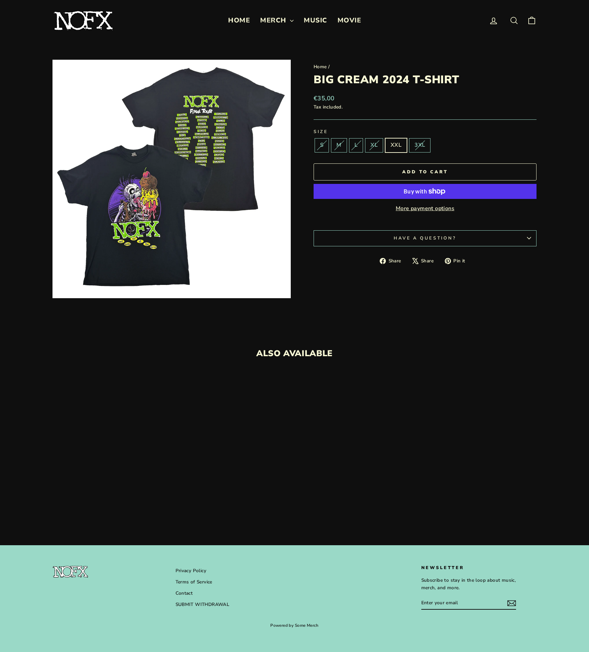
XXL (396, 145)
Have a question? (425, 238)
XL (374, 145)
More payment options (425, 208)
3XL (419, 145)
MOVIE (349, 20)
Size (321, 132)
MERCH (274, 20)
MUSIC (315, 20)
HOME (239, 20)
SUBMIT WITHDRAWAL (203, 604)
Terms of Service (194, 582)
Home (320, 66)
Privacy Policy (191, 570)
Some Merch (307, 625)
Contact (184, 593)
